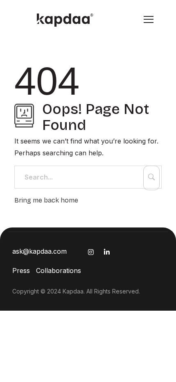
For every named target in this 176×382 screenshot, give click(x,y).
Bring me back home (46, 200)
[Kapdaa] (59, 20)
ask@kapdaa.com (39, 251)
